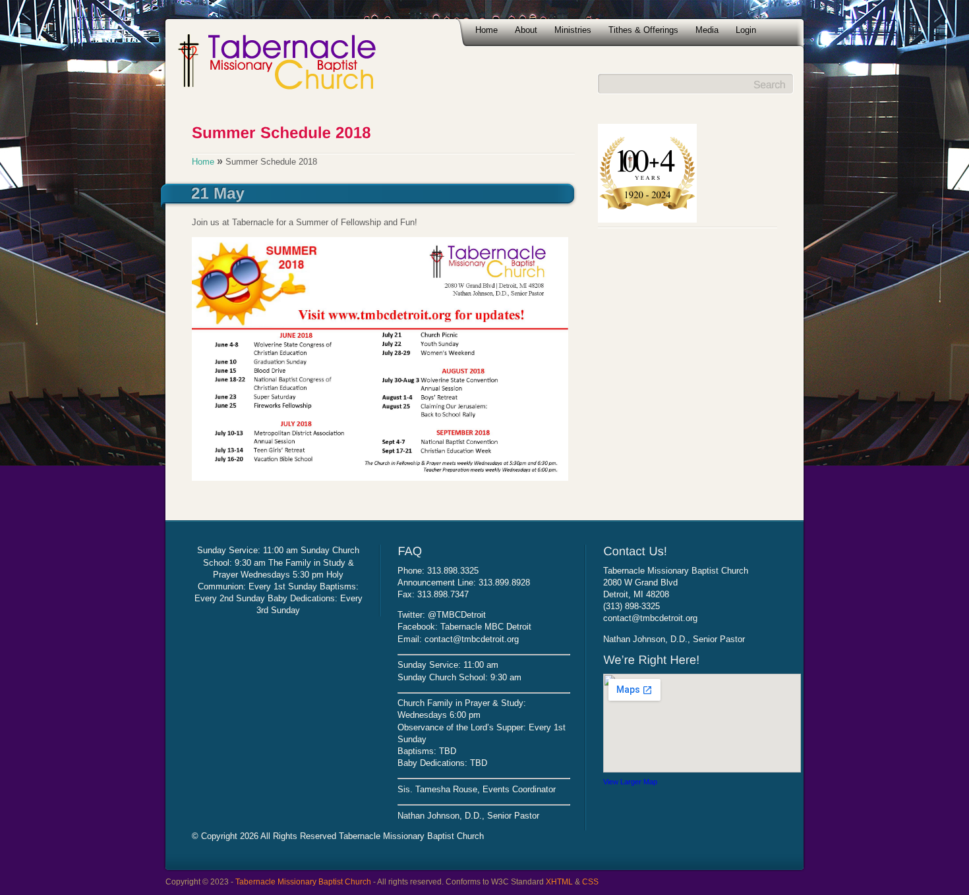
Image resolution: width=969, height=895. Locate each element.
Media (707, 30)
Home (486, 30)
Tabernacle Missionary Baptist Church (303, 881)
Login (746, 30)
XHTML (559, 881)
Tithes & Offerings (643, 30)
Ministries (572, 30)
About (526, 30)
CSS (590, 881)
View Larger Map (630, 782)
